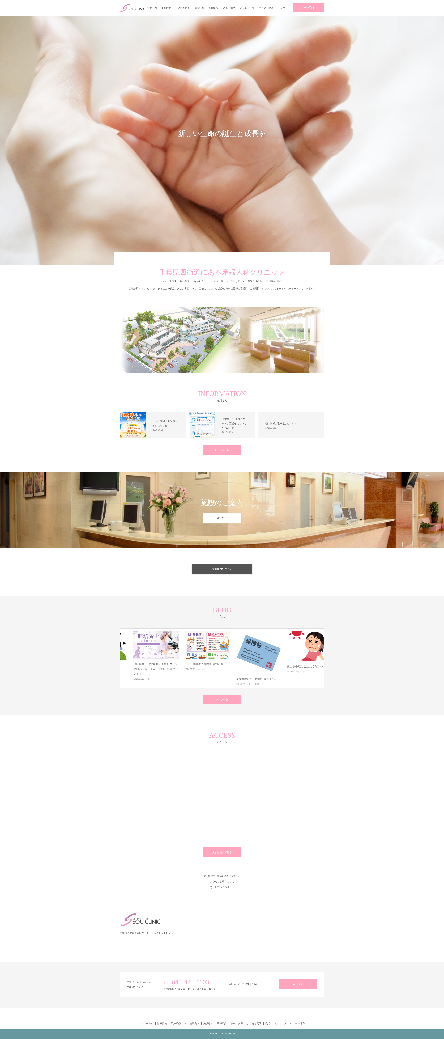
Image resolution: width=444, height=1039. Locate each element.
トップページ (146, 1023)
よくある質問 (247, 7)
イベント (139, 669)
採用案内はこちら (222, 569)
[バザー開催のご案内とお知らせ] (145, 645)
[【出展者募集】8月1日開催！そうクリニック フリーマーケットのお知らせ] (299, 645)
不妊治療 (166, 7)
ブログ (281, 7)
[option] (222, 140)
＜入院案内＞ (183, 7)
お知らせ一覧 (222, 449)
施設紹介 (199, 7)
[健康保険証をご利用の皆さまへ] (196, 652)
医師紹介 (214, 7)
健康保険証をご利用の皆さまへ (193, 679)
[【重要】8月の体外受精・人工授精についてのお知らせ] (202, 425)
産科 (239, 671)
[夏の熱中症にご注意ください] (248, 646)
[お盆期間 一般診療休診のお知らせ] (133, 425)
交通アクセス (266, 7)
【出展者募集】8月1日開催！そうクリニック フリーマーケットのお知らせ (298, 668)
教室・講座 (229, 7)
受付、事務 (191, 683)
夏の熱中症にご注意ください (243, 666)
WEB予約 (309, 7)
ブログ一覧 (222, 699)
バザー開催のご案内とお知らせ (141, 664)
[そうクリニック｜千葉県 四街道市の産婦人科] (133, 7)
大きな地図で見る (222, 852)
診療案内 (152, 7)
